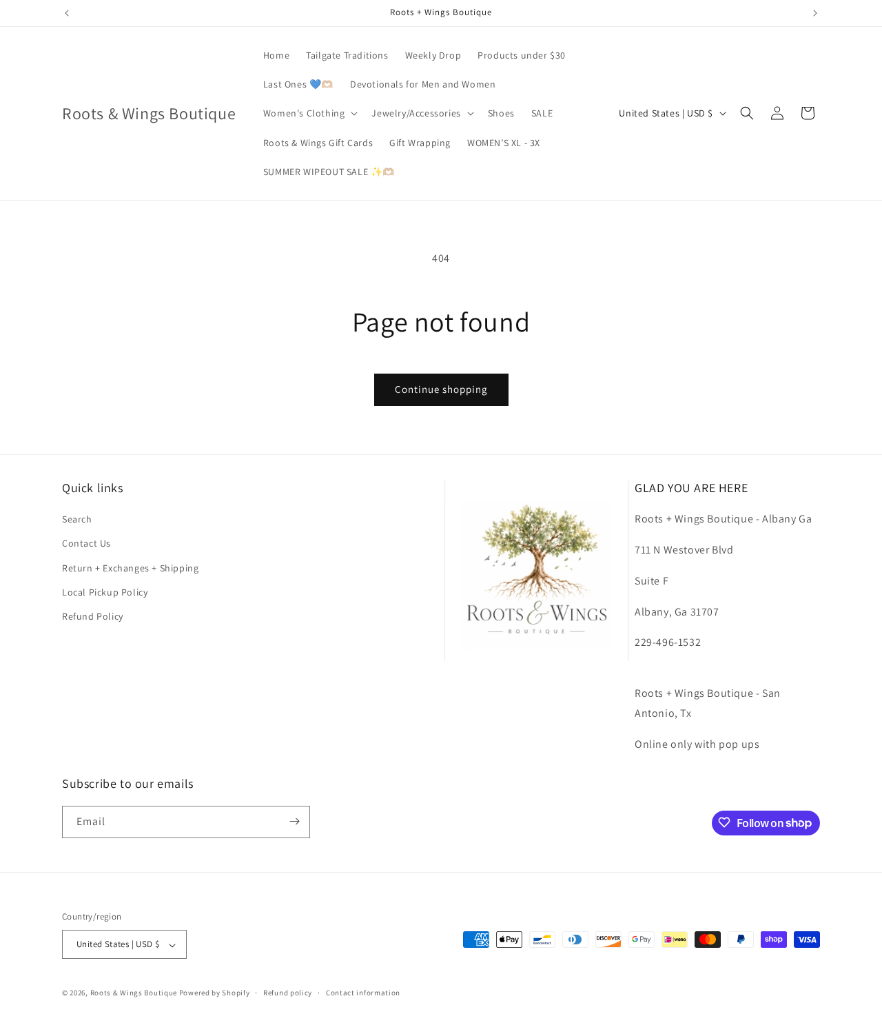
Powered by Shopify (214, 993)
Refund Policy (92, 616)
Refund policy (287, 992)
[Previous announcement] (67, 13)
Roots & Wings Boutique (133, 993)
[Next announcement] (815, 13)
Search (77, 520)
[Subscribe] (294, 821)
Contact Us (86, 544)
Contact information (363, 992)
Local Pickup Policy (104, 592)
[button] (309, 113)
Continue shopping (441, 389)
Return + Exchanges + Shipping (130, 568)
